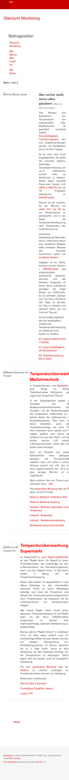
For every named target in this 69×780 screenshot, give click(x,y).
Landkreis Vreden (48, 257)
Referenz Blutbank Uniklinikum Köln (48, 497)
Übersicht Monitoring (21, 18)
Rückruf (26, 670)
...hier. (50, 483)
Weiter (17, 722)
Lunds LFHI (26, 693)
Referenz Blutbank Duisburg (45, 502)
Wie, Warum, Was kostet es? (13, 58)
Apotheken (62, 385)
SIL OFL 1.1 (40, 761)
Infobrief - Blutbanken (41, 515)
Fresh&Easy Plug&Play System (36, 688)
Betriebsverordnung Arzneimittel (47, 525)
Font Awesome (10, 761)
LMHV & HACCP (47, 187)
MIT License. (15, 758)
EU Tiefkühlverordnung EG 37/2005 (51, 357)
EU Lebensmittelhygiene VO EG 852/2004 (52, 348)
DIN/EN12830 (46, 197)
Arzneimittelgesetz (48, 136)
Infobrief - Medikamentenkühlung (47, 520)
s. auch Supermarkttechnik (52, 557)
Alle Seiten (12, 71)
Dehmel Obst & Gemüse (33, 683)
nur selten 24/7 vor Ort (52, 207)
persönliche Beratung (46, 488)
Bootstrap (7, 755)
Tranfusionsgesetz (48, 139)
